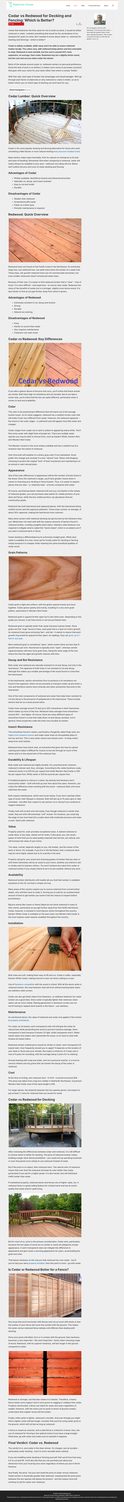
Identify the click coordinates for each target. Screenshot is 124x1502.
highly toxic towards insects (21, 735)
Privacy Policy (54, 1495)
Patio (83, 6)
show (28, 90)
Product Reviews (94, 6)
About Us (46, 1495)
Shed (68, 6)
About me (95, 39)
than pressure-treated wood (67, 151)
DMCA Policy (69, 1495)
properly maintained (19, 1020)
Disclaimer (62, 1495)
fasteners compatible (24, 984)
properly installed (36, 1263)
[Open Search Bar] (113, 6)
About (106, 6)
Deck (75, 6)
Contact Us (77, 1495)
